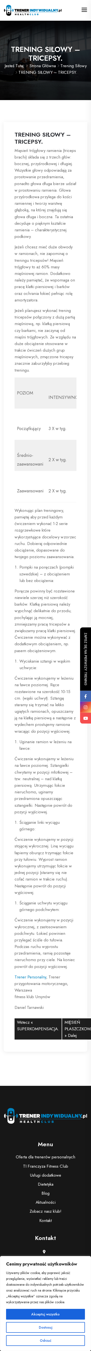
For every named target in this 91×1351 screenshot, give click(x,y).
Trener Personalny (30, 977)
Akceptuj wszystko (45, 1314)
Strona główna (42, 66)
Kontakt (45, 1220)
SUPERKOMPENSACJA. (38, 1029)
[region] (45, 1303)
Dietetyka (45, 1184)
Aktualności (46, 1202)
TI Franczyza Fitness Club (45, 1166)
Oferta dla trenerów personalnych (45, 1157)
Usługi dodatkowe (45, 1175)
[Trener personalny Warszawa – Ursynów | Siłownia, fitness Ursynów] (33, 10)
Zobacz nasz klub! (45, 1211)
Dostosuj (45, 1327)
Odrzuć (45, 1340)
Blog (45, 1193)
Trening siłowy (73, 66)
